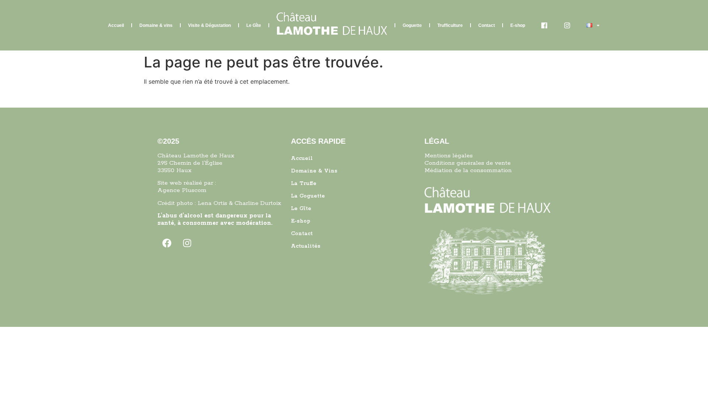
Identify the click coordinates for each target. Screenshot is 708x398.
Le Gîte (253, 25)
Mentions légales (448, 156)
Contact (486, 25)
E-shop (517, 25)
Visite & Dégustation (209, 25)
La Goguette (308, 196)
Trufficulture (450, 25)
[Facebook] (166, 243)
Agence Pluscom (181, 190)
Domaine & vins (156, 25)
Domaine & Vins (314, 171)
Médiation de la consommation (468, 170)
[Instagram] (187, 243)
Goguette (412, 25)
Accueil (116, 25)
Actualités (305, 246)
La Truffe (303, 183)
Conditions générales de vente (467, 163)
